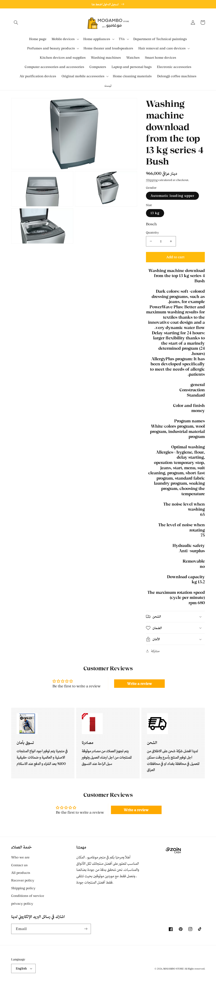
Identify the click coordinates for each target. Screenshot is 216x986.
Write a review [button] (139, 683)
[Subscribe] (85, 929)
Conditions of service (27, 896)
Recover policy (22, 880)
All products (20, 873)
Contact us (19, 865)
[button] (16, 22)
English (21, 968)
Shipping (152, 180)
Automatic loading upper (172, 196)
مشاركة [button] (155, 651)
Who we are (20, 857)
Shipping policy (23, 888)
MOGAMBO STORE (173, 968)
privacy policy (22, 904)
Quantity (152, 232)
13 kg (155, 213)
